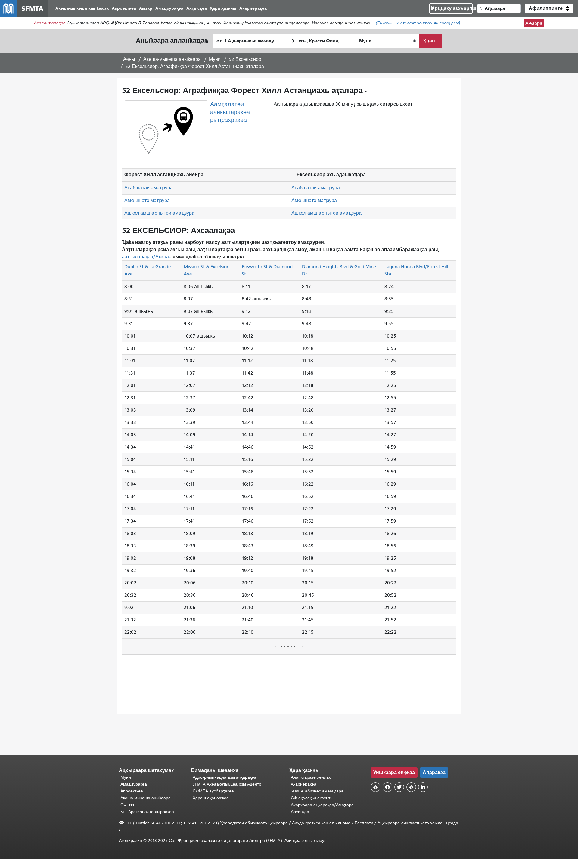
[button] (549, 8)
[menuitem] (82, 9)
